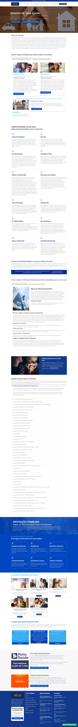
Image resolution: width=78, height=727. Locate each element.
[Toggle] (12, 386)
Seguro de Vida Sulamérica (57, 631)
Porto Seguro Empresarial (40, 655)
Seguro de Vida (21, 526)
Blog (50, 3)
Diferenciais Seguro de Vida (32, 704)
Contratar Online (54, 3)
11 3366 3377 (64, 706)
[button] (69, 725)
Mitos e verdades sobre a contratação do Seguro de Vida (20, 590)
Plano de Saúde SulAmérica (35, 677)
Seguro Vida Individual (30, 700)
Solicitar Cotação (29, 712)
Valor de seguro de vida (58, 589)
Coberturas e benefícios (19, 78)
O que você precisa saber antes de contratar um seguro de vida (20, 609)
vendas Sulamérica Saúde (43, 683)
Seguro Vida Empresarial (31, 702)
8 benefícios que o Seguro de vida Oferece (39, 590)
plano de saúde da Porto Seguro (37, 662)
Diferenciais (36, 3)
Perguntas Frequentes (43, 3)
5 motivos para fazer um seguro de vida (39, 609)
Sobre (28, 3)
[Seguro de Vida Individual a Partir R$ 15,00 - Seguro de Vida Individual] (15, 4)
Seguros (31, 3)
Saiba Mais (39, 595)
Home (25, 3)
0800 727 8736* (57, 719)
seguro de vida (27, 382)
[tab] (21, 59)
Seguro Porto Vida (30, 698)
